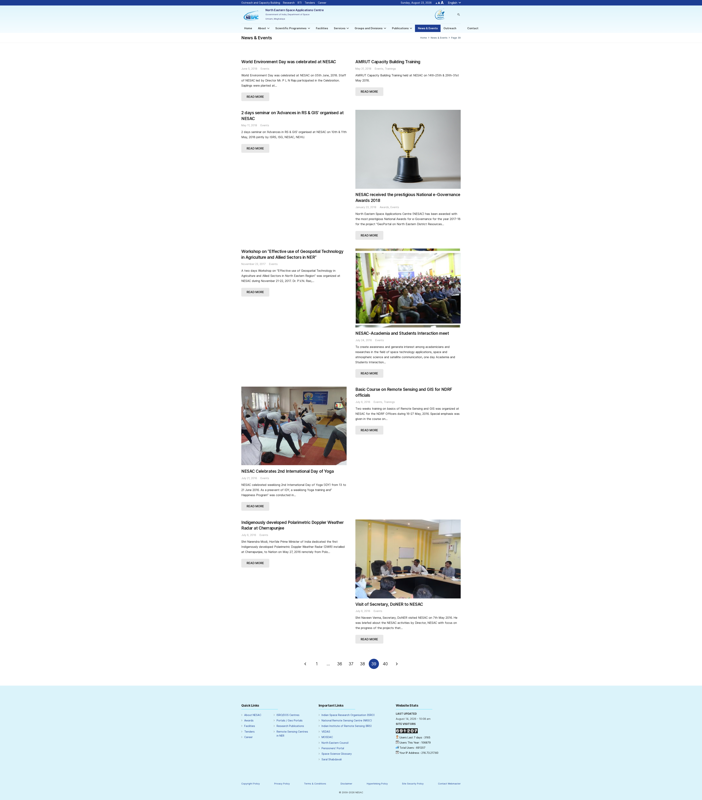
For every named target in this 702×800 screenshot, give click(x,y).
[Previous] (305, 664)
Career (324, 2)
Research (289, 2)
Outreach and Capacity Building (260, 2)
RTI (300, 2)
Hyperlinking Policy (377, 783)
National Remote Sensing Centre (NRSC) (347, 720)
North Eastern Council (335, 742)
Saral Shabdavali (332, 759)
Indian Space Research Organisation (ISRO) (348, 714)
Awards (384, 207)
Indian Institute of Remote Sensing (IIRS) (347, 725)
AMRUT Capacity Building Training (387, 61)
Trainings (390, 68)
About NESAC (252, 714)
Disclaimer (346, 783)
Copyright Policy (250, 783)
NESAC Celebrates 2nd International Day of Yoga (287, 471)
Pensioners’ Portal (333, 748)
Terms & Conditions (315, 783)
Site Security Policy (413, 783)
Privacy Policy (282, 783)
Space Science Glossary (337, 753)
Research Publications (290, 725)
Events (265, 68)
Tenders (310, 2)
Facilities (249, 725)
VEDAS (326, 731)
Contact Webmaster (449, 783)
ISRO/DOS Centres (288, 714)
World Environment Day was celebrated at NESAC (288, 61)
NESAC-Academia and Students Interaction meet (402, 333)
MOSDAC (327, 737)
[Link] (251, 14)
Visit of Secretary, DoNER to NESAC (389, 604)
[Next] (397, 664)
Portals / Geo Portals (290, 720)
